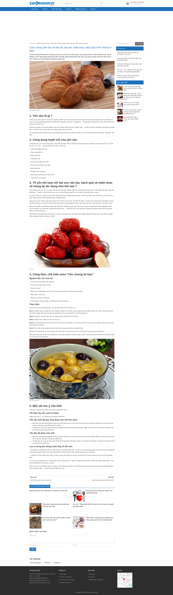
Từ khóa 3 (57, 562)
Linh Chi (68, 9)
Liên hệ (93, 9)
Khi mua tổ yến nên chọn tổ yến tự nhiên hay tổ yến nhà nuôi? (56, 519)
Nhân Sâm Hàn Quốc (96, 579)
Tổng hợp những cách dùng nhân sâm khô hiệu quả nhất (55, 505)
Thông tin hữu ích (80, 9)
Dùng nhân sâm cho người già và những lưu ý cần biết (48, 490)
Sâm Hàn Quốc (57, 9)
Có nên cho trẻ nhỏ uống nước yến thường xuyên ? (131, 103)
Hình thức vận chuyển (67, 579)
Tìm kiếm (101, 3)
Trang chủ (34, 9)
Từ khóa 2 (47, 562)
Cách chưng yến (35, 562)
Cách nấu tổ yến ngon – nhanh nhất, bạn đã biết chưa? (130, 119)
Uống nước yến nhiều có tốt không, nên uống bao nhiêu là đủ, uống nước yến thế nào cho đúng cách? (129, 96)
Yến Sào (45, 9)
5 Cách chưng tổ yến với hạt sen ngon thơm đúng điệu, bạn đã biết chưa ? (132, 111)
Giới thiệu (63, 574)
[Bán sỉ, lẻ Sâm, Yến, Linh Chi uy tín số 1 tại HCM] (41, 3)
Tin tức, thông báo (66, 577)
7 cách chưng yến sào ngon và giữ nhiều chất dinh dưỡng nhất (132, 88)
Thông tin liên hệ (65, 582)
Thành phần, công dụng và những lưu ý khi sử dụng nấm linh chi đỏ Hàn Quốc (99, 519)
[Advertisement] (86, 26)
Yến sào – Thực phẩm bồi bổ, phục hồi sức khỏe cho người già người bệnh (93, 505)
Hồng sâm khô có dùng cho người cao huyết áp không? (99, 492)
